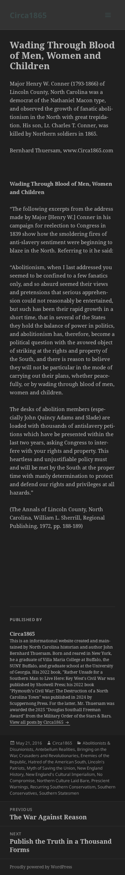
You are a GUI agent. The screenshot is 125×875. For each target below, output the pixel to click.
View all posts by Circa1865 (37, 722)
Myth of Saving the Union (51, 768)
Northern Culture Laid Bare (63, 781)
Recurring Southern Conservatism (62, 787)
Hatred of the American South (57, 762)
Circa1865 (28, 15)
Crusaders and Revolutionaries (48, 755)
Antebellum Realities (55, 749)
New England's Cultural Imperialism (60, 774)
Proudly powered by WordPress (41, 867)
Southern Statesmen (59, 793)
